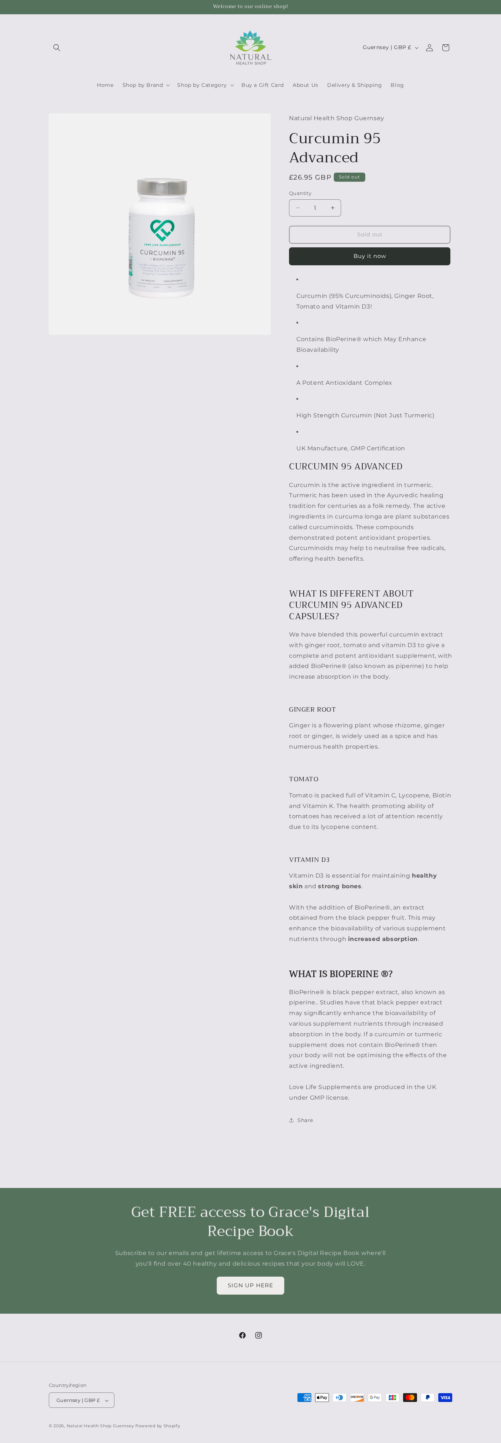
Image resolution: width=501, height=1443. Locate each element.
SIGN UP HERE (250, 1285)
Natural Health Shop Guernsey (100, 1426)
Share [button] (305, 1120)
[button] (57, 48)
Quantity (300, 193)
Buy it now (370, 255)
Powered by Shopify (157, 1426)
